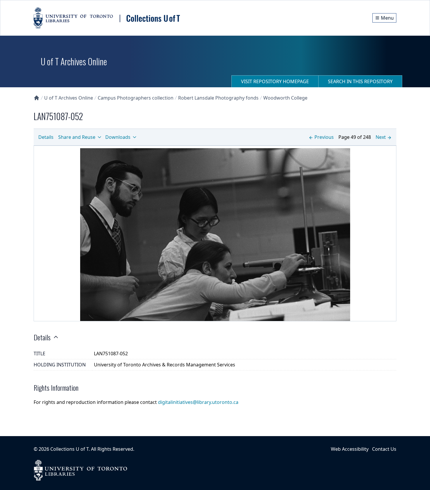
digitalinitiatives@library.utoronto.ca (198, 402)
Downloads (117, 137)
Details (46, 137)
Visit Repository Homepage (275, 81)
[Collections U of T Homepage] (36, 98)
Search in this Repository (360, 81)
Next (381, 137)
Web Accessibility (350, 449)
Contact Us (384, 449)
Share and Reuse (76, 137)
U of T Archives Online (68, 98)
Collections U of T (69, 449)
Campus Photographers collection (135, 98)
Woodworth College (285, 98)
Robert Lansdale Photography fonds (218, 98)
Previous (324, 137)
